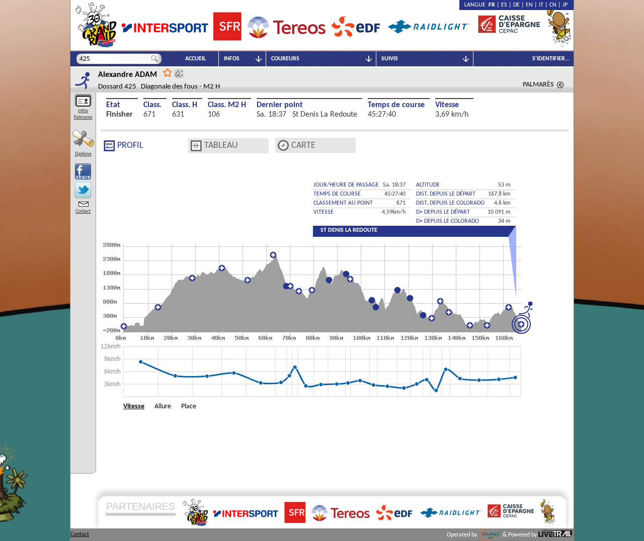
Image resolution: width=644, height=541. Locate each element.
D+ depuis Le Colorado (447, 221)
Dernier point (280, 105)
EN (529, 5)
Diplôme (83, 154)
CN (552, 5)
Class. (152, 105)
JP (565, 5)
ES (504, 5)
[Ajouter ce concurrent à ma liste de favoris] (167, 72)
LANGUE (476, 5)
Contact (83, 211)
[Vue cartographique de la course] (283, 145)
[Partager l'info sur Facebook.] (83, 171)
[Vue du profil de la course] (109, 145)
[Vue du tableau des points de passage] (196, 145)
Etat (113, 105)
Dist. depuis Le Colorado (450, 203)
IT (541, 5)
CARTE (303, 145)
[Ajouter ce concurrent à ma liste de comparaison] (179, 73)
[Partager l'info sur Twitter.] (83, 190)
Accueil (195, 59)
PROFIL (130, 145)
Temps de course (396, 105)
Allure (162, 406)
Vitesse (447, 105)
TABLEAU (221, 145)
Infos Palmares (83, 114)
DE (516, 5)
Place (188, 406)
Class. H (184, 105)
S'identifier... (551, 59)
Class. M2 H (227, 105)
